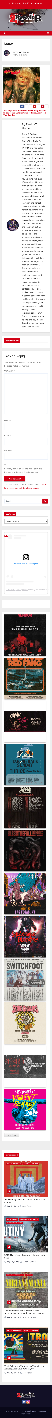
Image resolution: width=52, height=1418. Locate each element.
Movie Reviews (12, 1219)
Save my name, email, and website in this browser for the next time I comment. (23, 470)
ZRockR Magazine (13, 590)
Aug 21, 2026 (13, 1206)
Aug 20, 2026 (13, 1262)
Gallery (26, 1164)
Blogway (40, 1411)
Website (7, 450)
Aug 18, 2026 (13, 1317)
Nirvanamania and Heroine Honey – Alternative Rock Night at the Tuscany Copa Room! (24, 1313)
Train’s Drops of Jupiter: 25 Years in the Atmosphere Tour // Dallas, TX (24, 1367)
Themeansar (25, 1414)
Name (7, 420)
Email (7, 435)
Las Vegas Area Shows (15, 1275)
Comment (9, 371)
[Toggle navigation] (48, 33)
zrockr (25, 590)
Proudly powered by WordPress (18, 1411)
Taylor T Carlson (22, 52)
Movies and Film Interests (29, 1219)
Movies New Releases (14, 1223)
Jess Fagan (27, 1206)
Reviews (35, 1164)
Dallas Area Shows (14, 1164)
